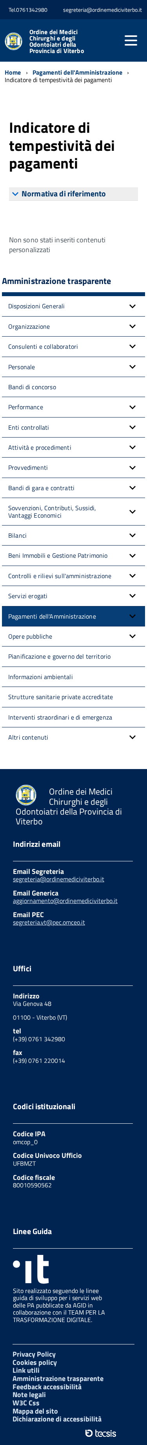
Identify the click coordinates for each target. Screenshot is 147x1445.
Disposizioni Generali (36, 306)
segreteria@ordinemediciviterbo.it (58, 879)
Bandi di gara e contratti (41, 488)
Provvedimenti (28, 467)
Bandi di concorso (32, 387)
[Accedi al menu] (131, 40)
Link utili (26, 1370)
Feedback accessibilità (47, 1386)
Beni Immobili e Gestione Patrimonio (58, 555)
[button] (132, 306)
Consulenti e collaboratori (43, 346)
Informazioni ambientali (40, 676)
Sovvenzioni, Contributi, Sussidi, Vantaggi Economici (52, 511)
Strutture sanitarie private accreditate (60, 696)
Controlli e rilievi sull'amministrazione (59, 576)
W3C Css (26, 1402)
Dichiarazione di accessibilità (57, 1419)
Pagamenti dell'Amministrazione (52, 616)
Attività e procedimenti (39, 447)
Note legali (29, 1394)
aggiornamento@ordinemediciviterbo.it (65, 900)
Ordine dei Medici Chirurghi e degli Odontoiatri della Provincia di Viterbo (56, 41)
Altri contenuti (28, 737)
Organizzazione (29, 326)
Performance (25, 407)
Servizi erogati (27, 596)
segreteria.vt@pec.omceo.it (49, 922)
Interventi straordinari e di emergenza (60, 717)
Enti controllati (28, 427)
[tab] (73, 194)
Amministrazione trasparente (58, 1378)
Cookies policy (35, 1362)
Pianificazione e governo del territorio (59, 656)
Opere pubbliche (30, 636)
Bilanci (17, 535)
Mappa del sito (35, 1411)
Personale (21, 367)
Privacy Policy (34, 1354)
